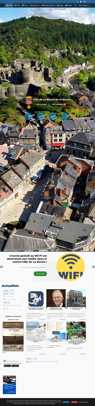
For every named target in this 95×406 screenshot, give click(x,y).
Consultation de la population (32, 118)
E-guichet (68, 116)
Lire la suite (42, 319)
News (18, 5)
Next (93, 267)
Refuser (74, 402)
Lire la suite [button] (40, 275)
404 (75, 5)
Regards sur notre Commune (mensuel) (56, 309)
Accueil (10, 5)
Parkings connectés (54, 117)
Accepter (66, 402)
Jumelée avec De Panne (42, 104)
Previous (1, 267)
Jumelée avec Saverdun (57, 104)
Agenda (60, 5)
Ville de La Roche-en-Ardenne (51, 99)
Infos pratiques (83, 5)
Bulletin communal (49, 5)
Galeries (69, 5)
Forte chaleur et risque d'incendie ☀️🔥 (56, 341)
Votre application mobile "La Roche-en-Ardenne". (35, 309)
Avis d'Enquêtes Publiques (43, 117)
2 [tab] (48, 279)
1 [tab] (46, 279)
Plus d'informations (83, 402)
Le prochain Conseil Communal (76, 309)
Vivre (25, 5)
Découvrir (35, 5)
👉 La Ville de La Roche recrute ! (36, 341)
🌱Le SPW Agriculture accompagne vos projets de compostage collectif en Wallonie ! (76, 342)
